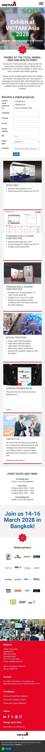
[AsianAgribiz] (17, 568)
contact (20, 482)
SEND (16, 154)
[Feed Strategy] (17, 579)
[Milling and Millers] (36, 590)
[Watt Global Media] (32, 602)
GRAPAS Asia (20, 105)
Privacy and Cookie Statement (14, 703)
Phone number (5, 130)
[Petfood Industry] (22, 602)
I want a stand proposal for (5, 104)
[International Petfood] (17, 590)
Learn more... (27, 744)
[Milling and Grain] (27, 590)
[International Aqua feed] (8, 590)
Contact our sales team (15, 460)
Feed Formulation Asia (23, 108)
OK (3, 749)
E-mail (4, 123)
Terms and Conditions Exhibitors (15, 696)
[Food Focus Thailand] (27, 579)
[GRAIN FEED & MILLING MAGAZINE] (36, 579)
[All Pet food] (17, 556)
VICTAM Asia (20, 101)
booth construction (22, 298)
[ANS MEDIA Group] (27, 556)
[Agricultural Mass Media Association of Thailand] (8, 556)
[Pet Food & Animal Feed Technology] (13, 602)
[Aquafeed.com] (8, 568)
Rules (8, 410)
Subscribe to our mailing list (14, 727)
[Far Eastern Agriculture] (36, 568)
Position (5, 148)
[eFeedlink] (27, 568)
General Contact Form (31, 684)
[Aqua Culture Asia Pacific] (36, 556)
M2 (3, 136)
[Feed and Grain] (8, 579)
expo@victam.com (16, 661)
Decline (8, 749)
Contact (5, 118)
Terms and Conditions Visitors (14, 700)
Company (5, 113)
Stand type (4, 142)
